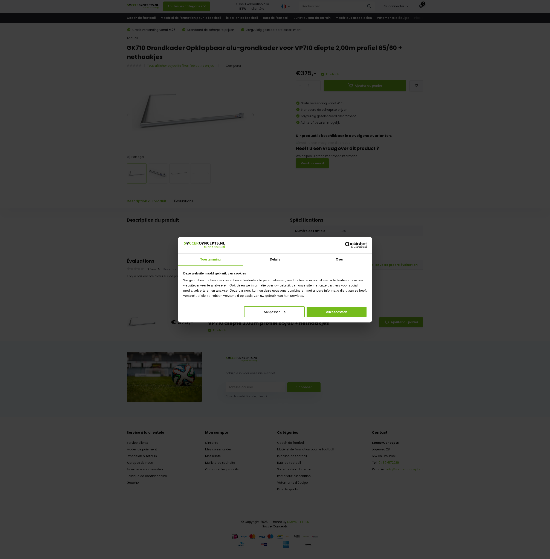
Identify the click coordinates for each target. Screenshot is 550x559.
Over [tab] (339, 259)
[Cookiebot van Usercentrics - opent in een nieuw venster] (348, 245)
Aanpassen (272, 312)
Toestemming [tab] (210, 259)
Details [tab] (275, 259)
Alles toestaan (336, 312)
